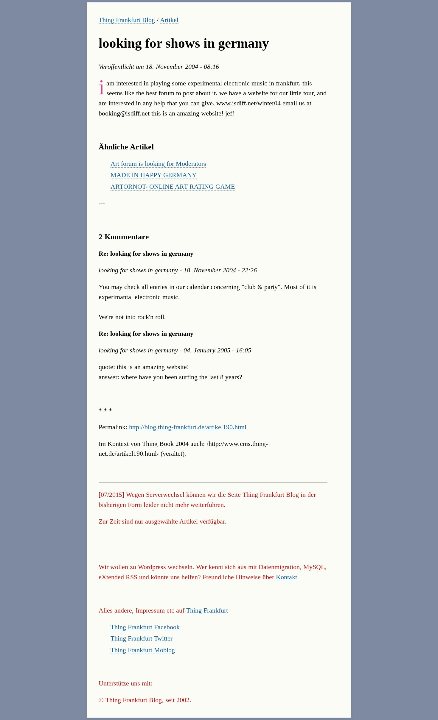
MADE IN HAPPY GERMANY (154, 175)
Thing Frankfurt (207, 610)
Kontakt (286, 577)
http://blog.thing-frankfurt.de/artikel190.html (187, 427)
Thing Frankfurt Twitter (142, 638)
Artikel (169, 20)
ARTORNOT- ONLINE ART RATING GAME (173, 186)
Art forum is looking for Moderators (158, 163)
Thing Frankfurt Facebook (145, 627)
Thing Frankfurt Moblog (143, 650)
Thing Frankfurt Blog (127, 20)
